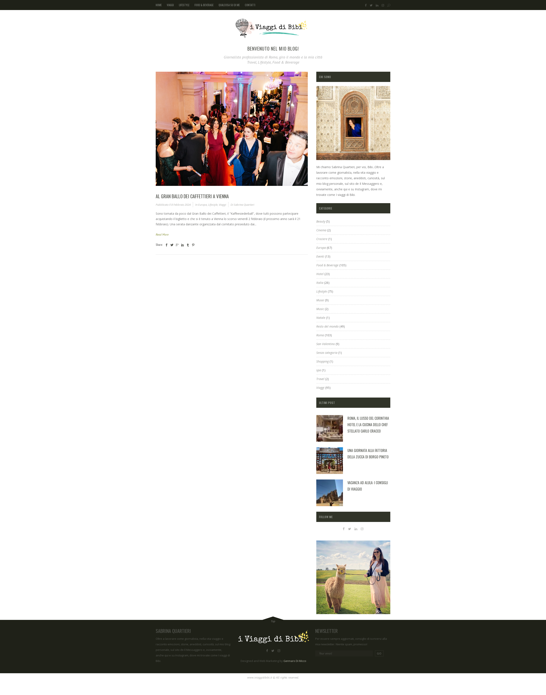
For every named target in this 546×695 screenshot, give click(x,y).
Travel (320, 379)
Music (320, 309)
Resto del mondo (327, 326)
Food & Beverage (327, 265)
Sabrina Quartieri (244, 205)
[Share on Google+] (177, 245)
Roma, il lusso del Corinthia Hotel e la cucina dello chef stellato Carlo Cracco (368, 425)
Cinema (321, 230)
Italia (319, 283)
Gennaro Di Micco (294, 661)
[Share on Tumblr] (187, 245)
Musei (320, 300)
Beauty (320, 221)
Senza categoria (326, 353)
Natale (320, 318)
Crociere (321, 239)
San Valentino (325, 344)
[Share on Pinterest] (193, 245)
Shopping (322, 361)
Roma (320, 335)
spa (318, 370)
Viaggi (222, 205)
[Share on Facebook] (166, 245)
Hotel (320, 274)
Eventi (320, 256)
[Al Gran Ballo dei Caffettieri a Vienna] (232, 129)
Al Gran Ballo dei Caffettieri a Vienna (192, 196)
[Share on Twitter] (171, 245)
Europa (202, 205)
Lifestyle (213, 205)
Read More (162, 234)
